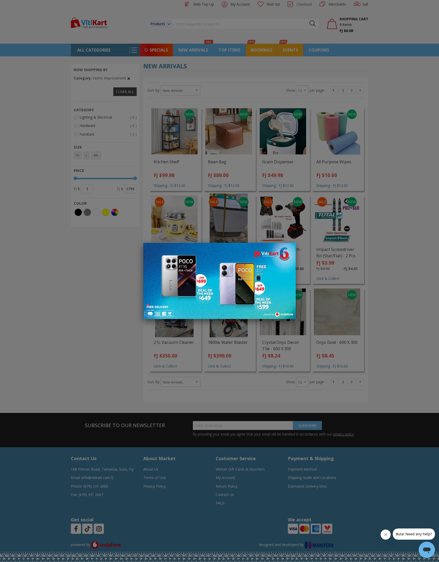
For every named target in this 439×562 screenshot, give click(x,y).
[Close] (288, 249)
